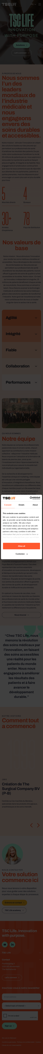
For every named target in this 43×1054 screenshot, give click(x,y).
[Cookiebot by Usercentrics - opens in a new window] (30, 498)
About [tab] (35, 505)
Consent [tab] (7, 505)
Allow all (21, 546)
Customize (20, 554)
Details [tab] (21, 505)
